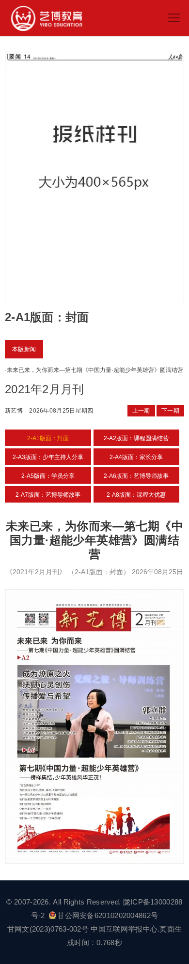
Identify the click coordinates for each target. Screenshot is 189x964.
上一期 (141, 410)
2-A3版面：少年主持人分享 (48, 457)
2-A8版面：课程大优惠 (136, 494)
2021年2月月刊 (44, 389)
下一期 (170, 410)
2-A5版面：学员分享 (48, 476)
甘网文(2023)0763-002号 (48, 929)
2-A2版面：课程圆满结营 (136, 438)
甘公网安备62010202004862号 (107, 915)
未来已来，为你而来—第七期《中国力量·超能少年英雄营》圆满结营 (95, 370)
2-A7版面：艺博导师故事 (48, 494)
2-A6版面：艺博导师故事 (136, 476)
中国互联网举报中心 (124, 929)
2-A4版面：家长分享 (136, 457)
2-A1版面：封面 (48, 438)
